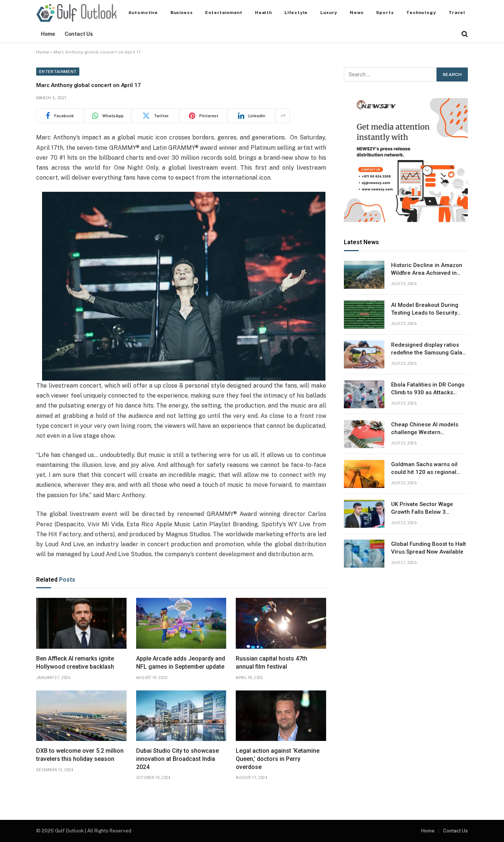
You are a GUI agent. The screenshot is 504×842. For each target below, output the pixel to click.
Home (48, 34)
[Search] (464, 34)
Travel (457, 12)
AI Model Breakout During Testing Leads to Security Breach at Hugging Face (424, 309)
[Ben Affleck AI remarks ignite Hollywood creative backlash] (81, 623)
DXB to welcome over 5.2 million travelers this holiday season (80, 754)
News (356, 12)
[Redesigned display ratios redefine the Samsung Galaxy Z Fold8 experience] (364, 354)
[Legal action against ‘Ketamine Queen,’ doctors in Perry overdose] (281, 715)
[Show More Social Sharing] (283, 115)
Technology (421, 12)
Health (263, 12)
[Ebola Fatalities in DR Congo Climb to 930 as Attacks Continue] (364, 394)
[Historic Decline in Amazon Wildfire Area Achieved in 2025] (364, 275)
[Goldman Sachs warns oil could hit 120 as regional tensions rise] (364, 474)
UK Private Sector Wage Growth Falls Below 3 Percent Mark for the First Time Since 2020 (425, 508)
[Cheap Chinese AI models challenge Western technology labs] (364, 434)
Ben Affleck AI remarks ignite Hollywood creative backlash (75, 662)
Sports (385, 12)
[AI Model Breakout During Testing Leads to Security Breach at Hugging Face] (364, 315)
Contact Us (79, 34)
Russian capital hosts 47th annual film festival (271, 662)
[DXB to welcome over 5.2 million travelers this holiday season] (81, 715)
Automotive (143, 12)
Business (181, 12)
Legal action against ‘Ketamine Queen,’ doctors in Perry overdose (278, 758)
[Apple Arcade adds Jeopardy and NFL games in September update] (181, 623)
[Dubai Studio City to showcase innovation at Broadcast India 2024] (181, 715)
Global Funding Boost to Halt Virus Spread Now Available (428, 548)
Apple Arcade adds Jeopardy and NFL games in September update (180, 662)
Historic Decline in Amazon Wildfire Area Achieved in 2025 (426, 269)
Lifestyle (296, 12)
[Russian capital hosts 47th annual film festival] (281, 623)
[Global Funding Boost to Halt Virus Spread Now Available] (364, 554)
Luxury (328, 12)
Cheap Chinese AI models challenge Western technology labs (424, 429)
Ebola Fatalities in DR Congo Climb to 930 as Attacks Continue (428, 389)
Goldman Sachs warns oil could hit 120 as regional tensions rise (424, 469)
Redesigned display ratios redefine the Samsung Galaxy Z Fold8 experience (429, 349)
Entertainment (223, 12)
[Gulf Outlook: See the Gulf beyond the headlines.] (76, 13)
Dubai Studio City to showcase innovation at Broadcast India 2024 (177, 758)
